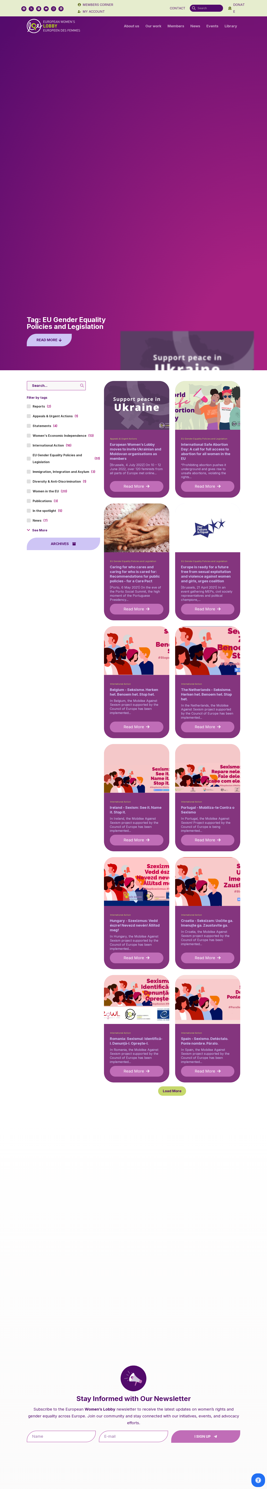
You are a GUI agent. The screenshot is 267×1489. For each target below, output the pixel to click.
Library (231, 26)
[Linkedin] (61, 8)
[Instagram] (53, 8)
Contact (177, 8)
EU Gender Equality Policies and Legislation (204, 439)
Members (176, 26)
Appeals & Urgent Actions (123, 439)
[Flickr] (38, 8)
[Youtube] (46, 8)
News (195, 26)
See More (39, 530)
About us (131, 26)
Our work (153, 26)
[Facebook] (23, 8)
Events (212, 26)
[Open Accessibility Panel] (258, 1480)
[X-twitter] (31, 8)
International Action (120, 684)
